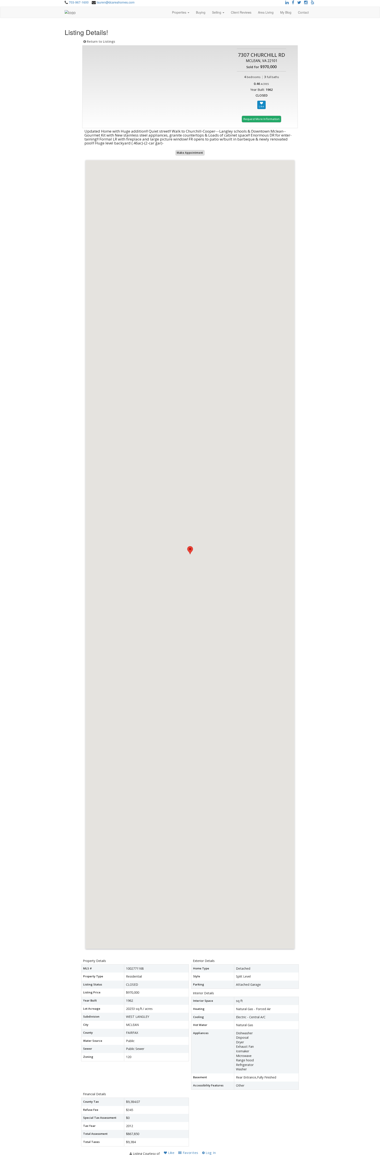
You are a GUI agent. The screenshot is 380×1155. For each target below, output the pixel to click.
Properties (179, 12)
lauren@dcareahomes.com (116, 2)
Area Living (266, 12)
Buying (200, 12)
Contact (303, 12)
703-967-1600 (79, 2)
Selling (217, 12)
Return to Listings (100, 41)
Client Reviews (241, 12)
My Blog (285, 12)
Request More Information (261, 119)
